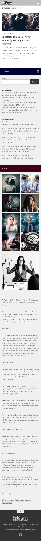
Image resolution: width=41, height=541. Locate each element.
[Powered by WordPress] (13, 529)
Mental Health (7, 33)
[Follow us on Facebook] (38, 71)
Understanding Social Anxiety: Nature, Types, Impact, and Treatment (17, 40)
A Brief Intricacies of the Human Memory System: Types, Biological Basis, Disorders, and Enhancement (20, 131)
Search (4, 78)
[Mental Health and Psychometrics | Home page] (8, 3)
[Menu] (38, 3)
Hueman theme (31, 530)
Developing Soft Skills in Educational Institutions (18, 107)
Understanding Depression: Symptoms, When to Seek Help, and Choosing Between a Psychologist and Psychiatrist (19, 149)
